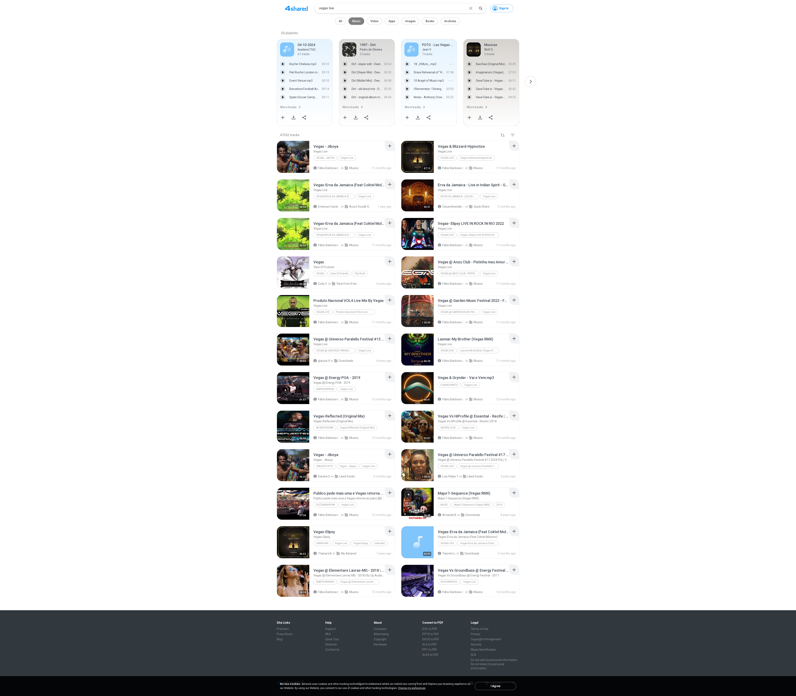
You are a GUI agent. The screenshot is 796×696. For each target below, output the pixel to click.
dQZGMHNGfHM (325, 504)
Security (476, 644)
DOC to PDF (429, 629)
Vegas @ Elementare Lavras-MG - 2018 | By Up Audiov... (359, 581)
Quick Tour (332, 639)
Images (410, 21)
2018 (499, 504)
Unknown (322, 543)
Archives (450, 21)
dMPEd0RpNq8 (325, 389)
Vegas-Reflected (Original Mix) (357, 427)
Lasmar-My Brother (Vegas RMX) (479, 350)
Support (330, 629)
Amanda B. (449, 515)
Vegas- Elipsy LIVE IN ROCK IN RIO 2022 (479, 235)
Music (356, 21)
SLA (473, 654)
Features (331, 644)
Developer (380, 644)
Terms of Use (479, 629)
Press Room (285, 634)
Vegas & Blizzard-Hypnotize (476, 157)
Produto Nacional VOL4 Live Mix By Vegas (355, 312)
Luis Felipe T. (450, 476)
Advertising (381, 634)
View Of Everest (339, 273)
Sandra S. (324, 476)
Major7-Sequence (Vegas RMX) (472, 504)
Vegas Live (347, 157)
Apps (391, 21)
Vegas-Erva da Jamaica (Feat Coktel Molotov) (335, 196)
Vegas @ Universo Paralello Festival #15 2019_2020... (335, 350)
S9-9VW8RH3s (448, 581)
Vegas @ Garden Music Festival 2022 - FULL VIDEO (459, 312)
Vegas (320, 273)
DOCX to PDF (430, 639)
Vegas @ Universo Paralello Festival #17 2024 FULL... (479, 466)
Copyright (380, 639)
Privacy (475, 634)
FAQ (328, 634)
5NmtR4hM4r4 (325, 581)
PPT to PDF (429, 649)
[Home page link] (296, 8)
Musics (353, 399)
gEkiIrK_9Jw (448, 427)
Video (374, 21)
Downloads (473, 515)
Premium (283, 629)
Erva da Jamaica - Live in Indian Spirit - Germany (459, 196)
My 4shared (348, 553)
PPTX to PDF (430, 634)
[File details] (293, 157)
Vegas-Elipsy (360, 543)
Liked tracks (347, 476)
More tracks (288, 107)
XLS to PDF (429, 644)
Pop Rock (360, 273)
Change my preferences (412, 688)
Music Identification (483, 649)
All (340, 21)
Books (430, 21)
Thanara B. (325, 553)
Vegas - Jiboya (325, 157)
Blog (280, 639)
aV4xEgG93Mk (325, 427)
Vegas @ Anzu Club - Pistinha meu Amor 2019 (459, 273)
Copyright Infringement (486, 639)
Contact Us (332, 649)
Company (380, 629)
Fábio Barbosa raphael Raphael (329, 399)
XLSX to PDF (430, 654)
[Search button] (481, 8)
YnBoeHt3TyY (324, 466)
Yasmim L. (449, 553)
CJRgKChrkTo (449, 385)
